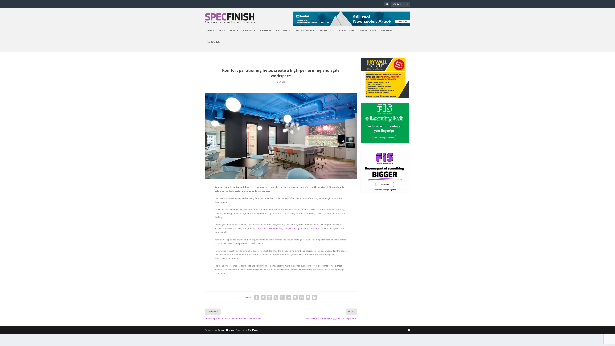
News (222, 30)
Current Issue (367, 30)
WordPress (253, 330)
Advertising (346, 30)
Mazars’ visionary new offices (297, 187)
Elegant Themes (225, 330)
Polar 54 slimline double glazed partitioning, (279, 228)
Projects (265, 30)
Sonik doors (315, 228)
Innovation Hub (305, 30)
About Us (325, 30)
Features (281, 30)
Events (234, 30)
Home (210, 30)
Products (249, 30)
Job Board (387, 30)
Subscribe (213, 41)
